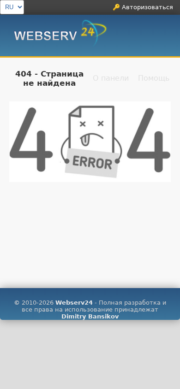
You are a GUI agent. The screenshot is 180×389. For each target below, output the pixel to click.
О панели (111, 78)
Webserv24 (74, 302)
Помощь (153, 78)
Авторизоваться (147, 7)
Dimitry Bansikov (90, 316)
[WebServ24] (60, 36)
